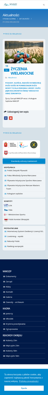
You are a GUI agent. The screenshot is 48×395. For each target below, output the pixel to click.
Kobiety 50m (11, 350)
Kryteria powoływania (15, 323)
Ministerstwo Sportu (16, 214)
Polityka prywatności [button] (29, 381)
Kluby (8, 286)
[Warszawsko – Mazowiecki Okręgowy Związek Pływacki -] (10, 4)
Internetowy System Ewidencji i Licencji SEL (25, 231)
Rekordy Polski (13, 241)
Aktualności (12, 77)
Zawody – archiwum (15, 302)
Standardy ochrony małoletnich (24, 161)
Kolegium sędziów (15, 193)
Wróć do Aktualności (13, 34)
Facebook (6, 118)
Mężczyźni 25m (12, 345)
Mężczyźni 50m (12, 356)
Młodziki (9, 318)
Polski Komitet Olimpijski (18, 219)
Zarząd (9, 281)
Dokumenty (11, 276)
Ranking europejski (15, 246)
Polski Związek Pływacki (17, 170)
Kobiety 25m (11, 340)
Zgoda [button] (24, 388)
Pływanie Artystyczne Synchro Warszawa (24, 180)
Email (11, 118)
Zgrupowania (12, 329)
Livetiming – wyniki (15, 236)
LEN (10, 205)
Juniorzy (9, 313)
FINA (10, 210)
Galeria (9, 297)
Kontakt (9, 291)
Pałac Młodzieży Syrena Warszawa (21, 175)
